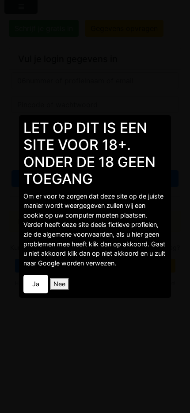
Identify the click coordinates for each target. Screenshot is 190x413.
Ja (35, 284)
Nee (59, 284)
